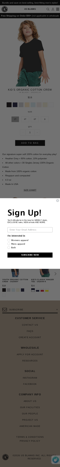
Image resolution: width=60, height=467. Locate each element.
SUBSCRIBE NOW (30, 255)
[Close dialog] (57, 200)
